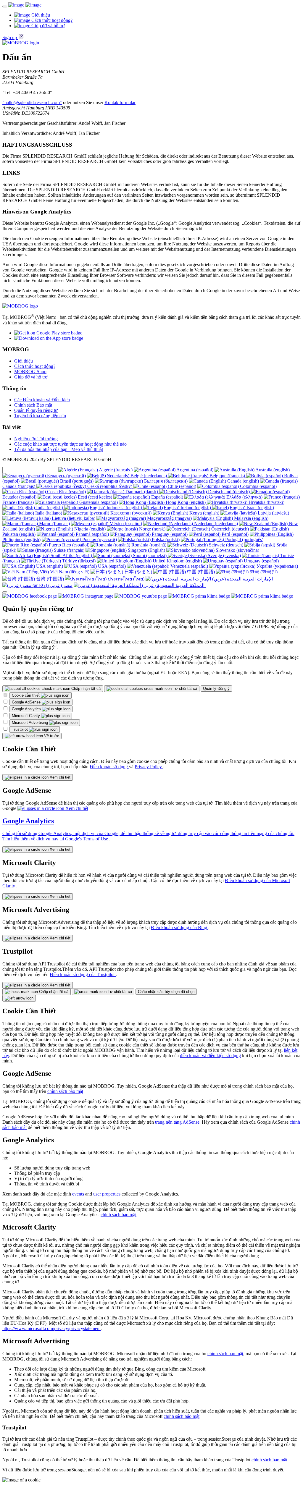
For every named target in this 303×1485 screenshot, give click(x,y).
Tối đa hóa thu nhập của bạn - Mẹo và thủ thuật (58, 449)
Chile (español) (181, 486)
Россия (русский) (99, 539)
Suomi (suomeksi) (150, 555)
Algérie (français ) (115, 469)
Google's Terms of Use (87, 838)
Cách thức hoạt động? (34, 366)
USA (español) (111, 566)
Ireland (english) (195, 507)
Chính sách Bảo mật (33, 404)
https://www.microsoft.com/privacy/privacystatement (51, 1328)
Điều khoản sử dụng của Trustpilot (83, 974)
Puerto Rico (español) (68, 544)
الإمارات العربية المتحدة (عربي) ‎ (242, 578)
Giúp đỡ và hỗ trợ (30, 376)
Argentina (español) (194, 469)
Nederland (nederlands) (215, 523)
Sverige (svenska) (224, 555)
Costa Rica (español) (66, 491)
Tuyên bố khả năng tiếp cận (40, 415)
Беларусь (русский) (66, 475)
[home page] (24, 4)
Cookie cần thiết (26, 695)
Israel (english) (259, 507)
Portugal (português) (243, 539)
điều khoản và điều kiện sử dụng (210, 1055)
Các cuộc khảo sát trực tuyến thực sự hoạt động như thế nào (70, 444)
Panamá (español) (92, 534)
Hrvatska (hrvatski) (265, 502)
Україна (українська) (276, 566)
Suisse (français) (68, 550)
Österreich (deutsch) (229, 528)
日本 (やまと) (137, 571)
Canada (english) (243, 480)
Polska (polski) (165, 539)
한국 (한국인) (263, 571)
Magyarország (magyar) (169, 518)
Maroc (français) (54, 523)
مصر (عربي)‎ (59, 585)
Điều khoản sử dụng (109, 766)
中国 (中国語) (201, 571)
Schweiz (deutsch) (225, 544)
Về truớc (51, 736)
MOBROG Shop (30, 371)
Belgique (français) (227, 475)
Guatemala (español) (98, 502)
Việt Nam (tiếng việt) (69, 571)
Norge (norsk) (151, 528)
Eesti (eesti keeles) (95, 496)
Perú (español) (234, 534)
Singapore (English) (146, 550)
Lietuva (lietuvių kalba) (73, 518)
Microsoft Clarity (26, 716)
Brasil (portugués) (76, 480)
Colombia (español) (258, 486)
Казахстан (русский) (130, 512)
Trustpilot (20, 729)
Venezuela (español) (188, 566)
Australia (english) (272, 469)
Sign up (9, 37)
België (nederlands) (148, 475)
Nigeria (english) (89, 528)
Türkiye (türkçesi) (78, 560)
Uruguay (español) (261, 560)
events (78, 1193)
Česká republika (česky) (109, 486)
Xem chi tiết (59, 777)
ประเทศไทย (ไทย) (125, 578)
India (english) (49, 507)
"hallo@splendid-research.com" (32, 102)
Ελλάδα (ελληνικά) (244, 496)
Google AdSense (27, 702)
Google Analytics (27, 709)
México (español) (125, 523)
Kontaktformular (120, 102)
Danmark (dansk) (141, 491)
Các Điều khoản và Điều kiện (42, 399)
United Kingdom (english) (177, 560)
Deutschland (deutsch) (229, 491)
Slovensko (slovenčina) (237, 550)
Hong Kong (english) (186, 502)
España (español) (166, 496)
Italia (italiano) (48, 512)
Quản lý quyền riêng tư (36, 410)
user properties (106, 1193)
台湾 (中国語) (49, 578)
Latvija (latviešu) (273, 512)
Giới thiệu (23, 360)
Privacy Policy (149, 766)
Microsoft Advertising (30, 722)
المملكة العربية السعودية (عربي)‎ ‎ (173, 585)
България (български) (166, 480)
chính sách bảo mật (65, 1091)
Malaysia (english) (250, 518)
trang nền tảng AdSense (177, 1122)
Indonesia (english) (124, 507)
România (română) (148, 544)
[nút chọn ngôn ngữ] (4, 592)
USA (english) (49, 566)
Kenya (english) (204, 512)
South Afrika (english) (71, 555)
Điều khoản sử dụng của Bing (179, 927)
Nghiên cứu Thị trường (36, 438)
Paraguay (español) (169, 534)
